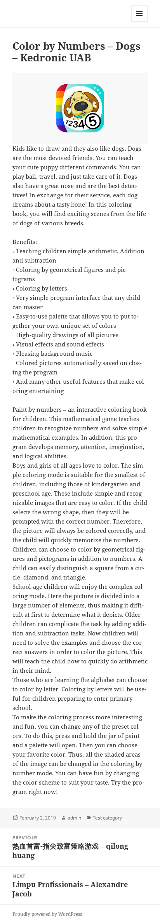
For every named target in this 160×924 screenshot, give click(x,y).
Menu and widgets (140, 21)
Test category (107, 817)
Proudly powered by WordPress (47, 914)
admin (74, 817)
